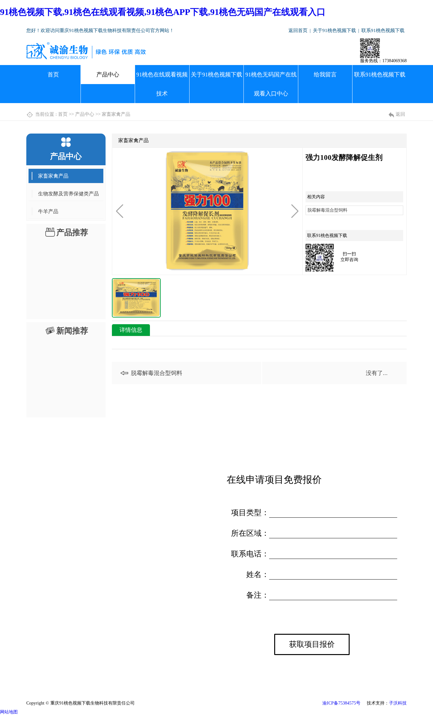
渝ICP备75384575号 (341, 703)
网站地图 (9, 712)
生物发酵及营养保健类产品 (68, 193)
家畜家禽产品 (116, 114)
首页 (53, 74)
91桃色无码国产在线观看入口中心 (271, 84)
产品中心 (107, 74)
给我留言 (325, 74)
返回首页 (297, 30)
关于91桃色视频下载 (334, 30)
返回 (400, 114)
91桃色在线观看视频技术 (162, 84)
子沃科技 (398, 703)
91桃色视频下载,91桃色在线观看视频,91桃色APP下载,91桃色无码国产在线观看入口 (163, 12)
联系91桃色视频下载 (382, 30)
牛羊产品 (48, 211)
